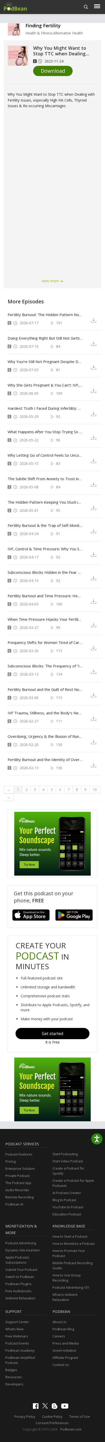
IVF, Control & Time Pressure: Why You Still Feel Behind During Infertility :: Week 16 (45, 548)
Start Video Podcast (67, 1161)
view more (51, 280)
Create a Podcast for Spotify (68, 1171)
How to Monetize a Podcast (73, 1243)
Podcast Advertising (20, 1243)
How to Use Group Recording (66, 1278)
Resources (13, 1377)
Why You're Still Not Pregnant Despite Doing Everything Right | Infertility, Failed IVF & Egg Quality (45, 361)
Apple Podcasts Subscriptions (17, 1260)
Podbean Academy (20, 1350)
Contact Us (60, 1364)
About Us (59, 1322)
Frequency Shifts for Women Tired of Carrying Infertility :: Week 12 (45, 642)
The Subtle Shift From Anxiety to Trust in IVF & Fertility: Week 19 (45, 478)
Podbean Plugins (18, 1284)
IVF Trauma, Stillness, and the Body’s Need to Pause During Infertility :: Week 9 (45, 713)
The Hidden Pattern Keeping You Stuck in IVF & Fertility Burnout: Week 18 (45, 502)
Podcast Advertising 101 (70, 1287)
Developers (14, 1384)
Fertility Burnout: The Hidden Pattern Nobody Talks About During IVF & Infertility (45, 314)
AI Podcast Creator (66, 1192)
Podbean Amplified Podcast (20, 1360)
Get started (52, 1033)
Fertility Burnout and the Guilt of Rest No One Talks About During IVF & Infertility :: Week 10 (45, 689)
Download (53, 70)
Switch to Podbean (19, 1276)
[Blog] (56, 1407)
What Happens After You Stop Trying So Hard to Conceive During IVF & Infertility (45, 431)
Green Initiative (64, 1350)
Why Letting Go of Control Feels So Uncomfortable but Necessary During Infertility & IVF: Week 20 (45, 455)
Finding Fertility (43, 25)
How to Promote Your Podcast (68, 1253)
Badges (11, 1370)
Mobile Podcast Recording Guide (72, 1265)
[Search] (86, 7)
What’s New (14, 1329)
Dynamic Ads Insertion (22, 1250)
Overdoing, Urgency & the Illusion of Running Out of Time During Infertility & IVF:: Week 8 (45, 736)
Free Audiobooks (18, 1291)
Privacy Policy (24, 1416)
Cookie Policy (52, 1416)
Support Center (17, 1322)
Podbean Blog (63, 1329)
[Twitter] (46, 1407)
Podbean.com (71, 1429)
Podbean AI (14, 1204)
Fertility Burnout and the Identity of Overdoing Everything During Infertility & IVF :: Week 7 (45, 759)
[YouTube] (66, 1407)
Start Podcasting (65, 1154)
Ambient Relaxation (20, 1298)
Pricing (10, 1161)
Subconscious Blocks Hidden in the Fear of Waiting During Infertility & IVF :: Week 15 (45, 572)
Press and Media (65, 1343)
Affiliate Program (65, 1357)
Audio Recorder (17, 1190)
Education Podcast (66, 1214)
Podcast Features (18, 1154)
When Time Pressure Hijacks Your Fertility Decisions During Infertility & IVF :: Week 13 (45, 619)
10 (95, 789)
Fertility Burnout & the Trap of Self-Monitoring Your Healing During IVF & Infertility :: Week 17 (45, 525)
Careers (58, 1336)
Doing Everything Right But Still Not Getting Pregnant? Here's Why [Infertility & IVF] (45, 338)
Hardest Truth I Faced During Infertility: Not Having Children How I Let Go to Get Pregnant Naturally (45, 408)
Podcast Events (17, 1343)
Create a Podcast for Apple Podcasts (73, 1183)
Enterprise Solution (20, 1168)
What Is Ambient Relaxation (64, 1297)
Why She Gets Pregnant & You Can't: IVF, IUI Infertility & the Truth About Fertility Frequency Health (45, 385)
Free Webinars (16, 1336)
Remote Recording (19, 1197)
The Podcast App (18, 1182)
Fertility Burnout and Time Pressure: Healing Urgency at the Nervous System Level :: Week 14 (45, 595)
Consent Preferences (52, 1423)
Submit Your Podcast (21, 1269)
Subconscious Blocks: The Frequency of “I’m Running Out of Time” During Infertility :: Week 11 (45, 666)
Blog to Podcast (64, 1200)
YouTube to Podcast (67, 1207)
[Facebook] (37, 1407)
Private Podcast (17, 1175)
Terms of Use (79, 1416)
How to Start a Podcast (69, 1236)
